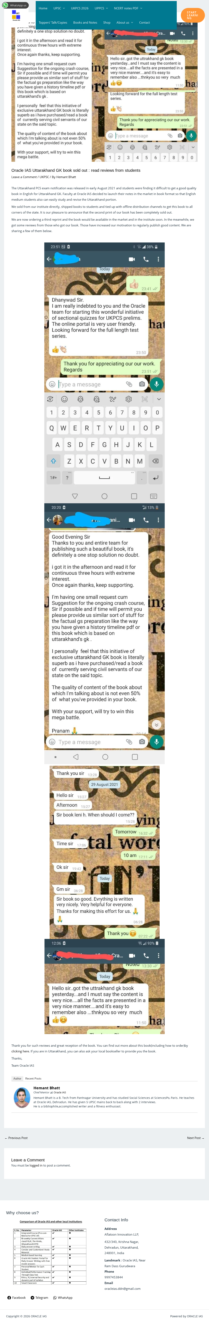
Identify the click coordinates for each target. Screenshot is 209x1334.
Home (43, 8)
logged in (36, 1165)
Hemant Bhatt (46, 1087)
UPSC (57, 8)
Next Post (196, 1138)
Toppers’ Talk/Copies (53, 22)
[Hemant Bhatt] (22, 1097)
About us (123, 22)
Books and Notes (85, 22)
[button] (193, 15)
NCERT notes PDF (126, 8)
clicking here (20, 1051)
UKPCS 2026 (80, 8)
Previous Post (16, 1138)
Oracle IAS (60, 1092)
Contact (144, 22)
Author (17, 1078)
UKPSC (44, 177)
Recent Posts (33, 1078)
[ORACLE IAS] (16, 15)
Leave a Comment (24, 177)
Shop (106, 22)
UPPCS (99, 8)
